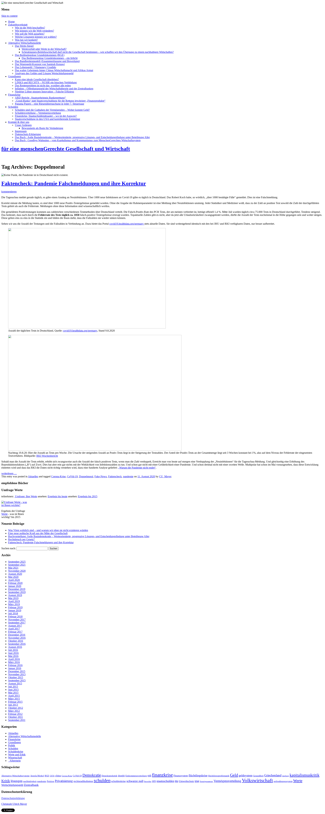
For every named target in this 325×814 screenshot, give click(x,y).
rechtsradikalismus (83, 781)
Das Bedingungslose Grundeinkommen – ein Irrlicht (50, 58)
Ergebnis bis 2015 (87, 496)
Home (11, 21)
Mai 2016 (13, 656)
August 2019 (15, 595)
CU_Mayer (165, 476)
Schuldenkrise (15, 751)
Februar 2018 (15, 616)
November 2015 (17, 674)
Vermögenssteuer (206, 781)
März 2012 (14, 710)
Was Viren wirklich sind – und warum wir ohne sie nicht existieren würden (48, 530)
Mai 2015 (13, 692)
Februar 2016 (15, 665)
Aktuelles (33, 476)
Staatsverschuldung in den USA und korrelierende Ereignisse (47, 119)
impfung (285, 776)
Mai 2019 (13, 598)
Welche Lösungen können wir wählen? (36, 36)
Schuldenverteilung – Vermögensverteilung (38, 112)
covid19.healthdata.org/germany (126, 223)
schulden (102, 780)
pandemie (128, 476)
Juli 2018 (13, 613)
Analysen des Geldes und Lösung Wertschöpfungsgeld (44, 73)
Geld (234, 775)
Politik (11, 745)
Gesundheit (258, 776)
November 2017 (17, 619)
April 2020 (14, 580)
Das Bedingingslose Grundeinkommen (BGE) (39, 55)
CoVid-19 (72, 476)
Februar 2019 (15, 607)
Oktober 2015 (15, 677)
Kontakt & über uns (18, 122)
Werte (4, 514)
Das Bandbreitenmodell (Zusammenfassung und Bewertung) (47, 61)
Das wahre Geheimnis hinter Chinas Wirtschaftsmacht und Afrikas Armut (54, 70)
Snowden (147, 781)
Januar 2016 (14, 668)
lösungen (17, 781)
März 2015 (14, 698)
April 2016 (14, 659)
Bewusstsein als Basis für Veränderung (42, 128)
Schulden (13, 106)
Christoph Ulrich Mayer (14, 803)
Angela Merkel (37, 776)
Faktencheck (115, 476)
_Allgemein (14, 760)
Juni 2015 (13, 689)
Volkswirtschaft (257, 780)
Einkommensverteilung (136, 776)
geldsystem (245, 775)
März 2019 (14, 604)
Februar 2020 (15, 583)
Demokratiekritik (109, 776)
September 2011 (16, 720)
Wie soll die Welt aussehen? (30, 33)
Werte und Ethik (17, 754)
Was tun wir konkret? (26, 39)
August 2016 (15, 647)
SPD (154, 781)
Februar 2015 (15, 701)
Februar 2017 (15, 631)
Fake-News (100, 476)
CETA (52, 776)
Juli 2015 (13, 686)
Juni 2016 (13, 653)
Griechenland (272, 775)
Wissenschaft (15, 757)
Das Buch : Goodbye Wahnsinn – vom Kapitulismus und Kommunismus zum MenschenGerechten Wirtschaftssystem (77, 140)
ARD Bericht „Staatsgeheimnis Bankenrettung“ (40, 97)
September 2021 (17, 564)
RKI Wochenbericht (47, 455)
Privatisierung (64, 781)
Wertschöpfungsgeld (12, 785)
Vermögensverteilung (227, 781)
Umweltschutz (186, 781)
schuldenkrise (118, 781)
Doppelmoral (86, 476)
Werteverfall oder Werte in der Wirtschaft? (44, 49)
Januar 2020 (14, 586)
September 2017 (17, 622)
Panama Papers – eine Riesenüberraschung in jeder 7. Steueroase (49, 103)
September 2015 (17, 680)
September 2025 (17, 561)
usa (197, 781)
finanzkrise (162, 774)
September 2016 (17, 643)
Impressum (21, 131)
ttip (176, 781)
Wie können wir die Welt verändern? (34, 30)
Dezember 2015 (16, 671)
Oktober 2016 (15, 640)
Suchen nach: (8, 548)
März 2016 (14, 662)
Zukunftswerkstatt (17, 24)
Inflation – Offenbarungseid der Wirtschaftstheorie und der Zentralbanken (54, 88)
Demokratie (91, 775)
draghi (121, 775)
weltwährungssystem (283, 781)
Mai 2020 (13, 576)
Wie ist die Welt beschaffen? (30, 27)
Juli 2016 (13, 650)
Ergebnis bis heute (57, 496)
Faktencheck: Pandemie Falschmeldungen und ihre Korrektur (73, 183)
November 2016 (17, 637)
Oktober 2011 (15, 717)
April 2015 (14, 695)
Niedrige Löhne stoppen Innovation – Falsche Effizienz (44, 91)
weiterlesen (9, 473)
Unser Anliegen (23, 125)
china (58, 775)
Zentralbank (31, 785)
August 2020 (15, 573)
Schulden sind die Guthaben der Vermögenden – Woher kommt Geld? (52, 109)
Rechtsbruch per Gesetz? (21, 539)
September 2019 (17, 592)
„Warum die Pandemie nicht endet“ (137, 467)
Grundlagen (14, 76)
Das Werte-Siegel (24, 45)
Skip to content (9, 15)
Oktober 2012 (15, 707)
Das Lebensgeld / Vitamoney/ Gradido (35, 67)
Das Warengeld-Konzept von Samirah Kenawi (40, 64)
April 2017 (14, 628)
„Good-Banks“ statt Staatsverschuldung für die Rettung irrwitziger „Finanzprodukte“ (60, 100)
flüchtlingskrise (198, 775)
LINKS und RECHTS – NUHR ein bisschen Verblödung (46, 82)
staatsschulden (165, 781)
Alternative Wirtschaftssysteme (15, 776)
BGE (47, 776)
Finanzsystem (181, 775)
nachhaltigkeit (30, 781)
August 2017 (15, 625)
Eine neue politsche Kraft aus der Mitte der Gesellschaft (38, 533)
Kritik (5, 781)
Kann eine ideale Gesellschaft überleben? (37, 79)
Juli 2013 (13, 704)
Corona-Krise (58, 476)
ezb (149, 775)
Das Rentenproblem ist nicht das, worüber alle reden (43, 85)
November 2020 (17, 570)
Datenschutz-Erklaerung (28, 134)
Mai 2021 (13, 567)
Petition (50, 781)
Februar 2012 (15, 714)
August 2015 (15, 683)
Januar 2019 (14, 610)
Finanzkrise (14, 94)
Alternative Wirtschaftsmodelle (24, 42)
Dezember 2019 (16, 589)
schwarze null (134, 781)
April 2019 (14, 601)
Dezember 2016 (16, 634)
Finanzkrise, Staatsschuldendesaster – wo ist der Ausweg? (46, 116)
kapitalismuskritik (304, 775)
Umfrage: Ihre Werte (25, 496)
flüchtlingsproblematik (218, 776)
